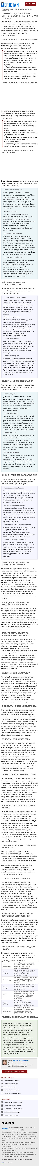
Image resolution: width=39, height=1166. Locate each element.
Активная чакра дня (10, 1087)
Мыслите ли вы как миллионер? (13, 1108)
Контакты (11, 1159)
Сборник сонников (7, 9)
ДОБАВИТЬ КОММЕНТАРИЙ (14, 1072)
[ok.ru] (9, 1124)
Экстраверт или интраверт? (12, 1112)
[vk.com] (2, 1124)
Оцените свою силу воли (11, 1115)
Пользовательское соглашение (23, 1159)
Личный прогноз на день (11, 1083)
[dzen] (12, 1124)
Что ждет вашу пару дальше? (13, 1105)
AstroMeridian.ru (15, 1127)
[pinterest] (6, 1124)
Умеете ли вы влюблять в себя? (13, 1102)
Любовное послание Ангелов (12, 1093)
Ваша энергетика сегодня (11, 1080)
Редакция (4, 1159)
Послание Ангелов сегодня (12, 1090)
